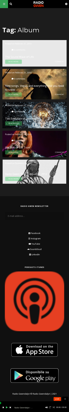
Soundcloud (36, 249)
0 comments (19, 49)
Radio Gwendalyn (21, 393)
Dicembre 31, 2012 (23, 163)
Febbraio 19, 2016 (23, 134)
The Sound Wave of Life (19, 57)
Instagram (36, 238)
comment (59, 62)
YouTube (35, 243)
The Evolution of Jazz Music (21, 118)
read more (13, 62)
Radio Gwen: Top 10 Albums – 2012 (26, 174)
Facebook (35, 233)
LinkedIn (36, 254)
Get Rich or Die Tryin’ (17, 147)
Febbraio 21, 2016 (23, 43)
